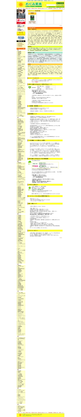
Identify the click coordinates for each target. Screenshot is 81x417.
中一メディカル (21, 266)
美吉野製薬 (20, 353)
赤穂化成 (19, 52)
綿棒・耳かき (41, 71)
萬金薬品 (19, 347)
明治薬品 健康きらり (36, 56)
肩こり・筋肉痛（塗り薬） (35, 39)
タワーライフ (20, 230)
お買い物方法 (34, 8)
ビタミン (48, 60)
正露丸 (59, 37)
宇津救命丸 (20, 81)
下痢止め (52, 37)
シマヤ (19, 182)
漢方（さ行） (56, 42)
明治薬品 (19, 358)
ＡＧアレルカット (38, 30)
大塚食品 (19, 102)
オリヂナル (20, 111)
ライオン (19, 389)
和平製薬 (19, 411)
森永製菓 (19, 365)
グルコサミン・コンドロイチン (53, 59)
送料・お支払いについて (43, 8)
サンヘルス (20, 174)
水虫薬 (46, 38)
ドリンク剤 (54, 33)
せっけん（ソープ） (34, 70)
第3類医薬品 (20, 46)
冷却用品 (38, 49)
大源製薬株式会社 (21, 234)
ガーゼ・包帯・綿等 (31, 48)
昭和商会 (19, 188)
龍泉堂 (19, 395)
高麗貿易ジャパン (21, 149)
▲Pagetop (60, 25)
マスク (47, 48)
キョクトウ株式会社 (21, 132)
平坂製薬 (19, 304)
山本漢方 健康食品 (42, 57)
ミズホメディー (21, 350)
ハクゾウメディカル (21, 295)
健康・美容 (30, 60)
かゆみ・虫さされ (51, 38)
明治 (18, 357)
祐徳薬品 (19, 378)
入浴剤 (32, 71)
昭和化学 (19, 187)
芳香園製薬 (20, 326)
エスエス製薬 (20, 87)
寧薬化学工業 (20, 285)
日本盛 (19, 282)
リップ (45, 68)
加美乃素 (39, 69)
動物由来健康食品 (53, 58)
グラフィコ (20, 142)
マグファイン (20, 340)
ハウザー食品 (20, 292)
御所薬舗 (19, 160)
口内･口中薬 (52, 36)
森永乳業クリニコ (21, 367)
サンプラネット (21, 173)
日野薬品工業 (20, 302)
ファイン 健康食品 (54, 55)
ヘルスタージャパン (21, 324)
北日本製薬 (20, 126)
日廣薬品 (19, 271)
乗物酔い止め (54, 35)
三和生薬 (19, 175)
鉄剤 (36, 34)
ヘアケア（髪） (44, 69)
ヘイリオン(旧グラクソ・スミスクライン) (21, 319)
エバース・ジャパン (21, 89)
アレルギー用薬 (35, 37)
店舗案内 (50, 8)
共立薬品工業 (20, 130)
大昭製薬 (19, 236)
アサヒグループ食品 (21, 56)
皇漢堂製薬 (20, 147)
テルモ (19, 248)
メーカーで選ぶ (21, 8)
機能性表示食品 (39, 58)
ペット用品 (56, 73)
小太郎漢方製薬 (21, 155)
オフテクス (20, 110)
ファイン (19, 308)
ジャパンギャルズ (21, 198)
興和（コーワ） (21, 150)
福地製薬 (19, 310)
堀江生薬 (19, 329)
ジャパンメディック (21, 199)
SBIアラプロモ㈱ (21, 88)
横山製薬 (19, 386)
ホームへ (61, 8)
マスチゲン (32, 33)
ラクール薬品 (20, 391)
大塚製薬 (19, 103)
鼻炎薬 (30, 37)
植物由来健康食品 (46, 58)
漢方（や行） (50, 43)
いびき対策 (36, 71)
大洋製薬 (19, 219)
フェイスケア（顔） (55, 68)
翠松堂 (19, 202)
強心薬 (39, 34)
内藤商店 (19, 265)
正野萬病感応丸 (56, 30)
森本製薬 (19, 368)
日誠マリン (20, 277)
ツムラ (19, 241)
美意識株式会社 (21, 305)
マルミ (19, 346)
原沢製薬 (19, 297)
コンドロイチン (55, 34)
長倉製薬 (19, 269)
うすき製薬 (20, 80)
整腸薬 (43, 37)
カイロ (29, 71)
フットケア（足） (58, 70)
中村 (18, 267)
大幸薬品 (19, 215)
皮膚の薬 (42, 38)
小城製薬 (19, 154)
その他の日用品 (34, 74)
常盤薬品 (19, 258)
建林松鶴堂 (20, 224)
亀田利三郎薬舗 (21, 121)
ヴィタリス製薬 (21, 116)
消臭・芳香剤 (32, 73)
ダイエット (37, 60)
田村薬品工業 (20, 229)
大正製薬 (19, 216)
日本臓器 (19, 283)
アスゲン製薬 (20, 59)
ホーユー (19, 332)
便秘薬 (46, 37)
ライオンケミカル (21, 390)
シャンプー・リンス (51, 69)
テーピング (55, 48)
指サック (43, 48)
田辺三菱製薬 (20, 225)
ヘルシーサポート (21, 322)
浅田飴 (19, 54)
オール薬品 (20, 115)
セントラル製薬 (21, 211)
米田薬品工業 (20, 159)
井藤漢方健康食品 (40, 54)
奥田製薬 (19, 106)
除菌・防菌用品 (38, 73)
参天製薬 (19, 172)
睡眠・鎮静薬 (44, 35)
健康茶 (60, 59)
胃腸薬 (40, 37)
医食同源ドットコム (21, 69)
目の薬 (52, 39)
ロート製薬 (20, 403)
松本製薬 (19, 342)
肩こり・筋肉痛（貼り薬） (45, 39)
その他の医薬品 (32, 44)
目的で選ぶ (28, 8)
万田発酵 (19, 348)
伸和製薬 (19, 195)
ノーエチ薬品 (20, 288)
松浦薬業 (19, 341)
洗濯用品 (52, 72)
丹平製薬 (19, 231)
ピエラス (19, 306)
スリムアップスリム (58, 57)
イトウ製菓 (20, 74)
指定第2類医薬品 (21, 44)
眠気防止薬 (49, 35)
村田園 (19, 355)
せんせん (19, 210)
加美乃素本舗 (20, 120)
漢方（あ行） (45, 42)
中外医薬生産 (20, 238)
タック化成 (20, 222)
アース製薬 (20, 67)
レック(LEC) (20, 402)
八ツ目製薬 (20, 374)
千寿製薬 (19, 209)
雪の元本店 (20, 380)
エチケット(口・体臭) (39, 68)
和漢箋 (32, 42)
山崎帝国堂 (20, 375)
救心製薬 (19, 128)
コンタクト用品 (49, 49)
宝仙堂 (19, 327)
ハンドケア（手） (51, 70)
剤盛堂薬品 (20, 176)
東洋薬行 (19, 256)
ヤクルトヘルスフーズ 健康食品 (46, 56)
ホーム (32, 10)
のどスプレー (39, 36)
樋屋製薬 (19, 303)
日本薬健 (19, 284)
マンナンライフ (21, 349)
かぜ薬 (58, 35)
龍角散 (19, 394)
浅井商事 (19, 53)
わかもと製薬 (20, 407)
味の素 (19, 58)
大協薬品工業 (20, 233)
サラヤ (19, 171)
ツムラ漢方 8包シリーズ (38, 42)
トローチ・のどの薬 (46, 36)
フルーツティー (21, 314)
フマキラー (20, 313)
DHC (19, 249)
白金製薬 (19, 191)
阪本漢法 (19, 165)
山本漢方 (19, 377)
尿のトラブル (32, 38)
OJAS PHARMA (20, 108)
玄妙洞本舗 (20, 146)
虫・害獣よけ (51, 73)
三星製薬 (19, 351)
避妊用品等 (32, 50)
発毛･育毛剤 (38, 38)
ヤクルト (19, 373)
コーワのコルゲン (45, 30)
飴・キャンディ (36, 59)
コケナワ (19, 152)
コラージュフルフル (35, 65)
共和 (18, 131)
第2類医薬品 (20, 45)
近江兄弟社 (20, 104)
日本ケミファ (20, 281)
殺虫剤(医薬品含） (45, 73)
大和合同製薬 (20, 376)
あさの (19, 55)
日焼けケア (49, 68)
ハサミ (59, 71)
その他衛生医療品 (45, 50)
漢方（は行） (39, 43)
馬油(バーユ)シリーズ (43, 65)
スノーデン (20, 204)
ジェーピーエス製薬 (21, 197)
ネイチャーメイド (41, 55)
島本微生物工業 (21, 181)
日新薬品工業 (20, 276)
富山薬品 (19, 261)
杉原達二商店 (20, 203)
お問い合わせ (56, 8)
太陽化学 (19, 218)
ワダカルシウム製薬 (21, 410)
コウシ (19, 148)
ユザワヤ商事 (20, 381)
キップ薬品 (20, 127)
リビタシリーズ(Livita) (50, 57)
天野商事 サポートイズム (32, 54)
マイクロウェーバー (21, 337)
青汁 (32, 59)
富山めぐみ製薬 (21, 260)
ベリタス (19, 325)
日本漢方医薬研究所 (21, 280)
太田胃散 (19, 101)
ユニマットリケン (21, 383)
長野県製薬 (20, 270)
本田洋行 (19, 331)
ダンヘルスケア (21, 237)
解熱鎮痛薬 (39, 35)
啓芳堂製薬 (20, 143)
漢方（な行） (34, 43)
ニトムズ (19, 278)
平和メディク (20, 321)
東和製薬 (19, 257)
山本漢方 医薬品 (48, 33)
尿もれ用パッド (36, 72)
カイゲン (19, 118)
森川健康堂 (20, 363)
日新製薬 (19, 275)
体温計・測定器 (43, 49)
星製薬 (19, 328)
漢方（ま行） (45, 43)
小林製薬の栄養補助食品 (48, 54)
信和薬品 (19, 196)
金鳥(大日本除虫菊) (21, 138)
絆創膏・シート (38, 48)
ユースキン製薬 (21, 384)
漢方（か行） (51, 42)
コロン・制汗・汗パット (43, 70)
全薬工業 (19, 212)
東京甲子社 (20, 252)
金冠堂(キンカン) (21, 137)
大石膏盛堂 (20, 96)
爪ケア (48, 71)
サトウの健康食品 (57, 54)
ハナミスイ (20, 296)
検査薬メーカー (21, 145)
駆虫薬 (56, 37)
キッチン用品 (47, 72)
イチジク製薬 (20, 72)
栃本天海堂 (20, 259)
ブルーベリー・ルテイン (55, 60)
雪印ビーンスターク (21, 379)
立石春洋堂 (20, 223)
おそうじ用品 (42, 72)
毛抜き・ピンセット (53, 71)
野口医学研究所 (47, 55)
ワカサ (19, 405)
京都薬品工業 (20, 129)
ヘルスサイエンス (21, 323)
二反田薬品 (20, 279)
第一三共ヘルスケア (21, 232)
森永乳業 (19, 366)
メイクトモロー (21, 356)
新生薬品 (19, 193)
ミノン (55, 65)
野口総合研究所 (21, 287)
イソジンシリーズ (31, 30)
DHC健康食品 (35, 55)
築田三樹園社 (20, 240)
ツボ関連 (34, 49)
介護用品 (31, 72)
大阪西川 (19, 99)
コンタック (51, 30)
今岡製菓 (19, 75)
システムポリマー (21, 178)
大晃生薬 (19, 235)
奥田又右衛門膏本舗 (21, 107)
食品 (33, 60)
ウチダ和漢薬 (20, 82)
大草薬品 (19, 98)
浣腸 (49, 37)
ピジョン (19, 307)
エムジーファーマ (21, 90)
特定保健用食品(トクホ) (32, 58)
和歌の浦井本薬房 (21, 406)
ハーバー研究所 (21, 298)
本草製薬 (19, 330)
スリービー (20, 206)
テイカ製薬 (20, 242)
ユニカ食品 (20, 382)
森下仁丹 (19, 364)
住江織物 (19, 205)
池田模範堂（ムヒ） (21, 68)
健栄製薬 (19, 144)
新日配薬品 (20, 194)
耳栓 (45, 71)
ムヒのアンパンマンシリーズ (40, 33)
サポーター (51, 48)
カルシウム (33, 34)
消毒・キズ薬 (56, 39)
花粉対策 (29, 65)
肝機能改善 (50, 34)
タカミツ (19, 220)
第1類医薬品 (20, 43)
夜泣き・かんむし (44, 34)
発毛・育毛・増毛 (34, 69)
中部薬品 (19, 239)
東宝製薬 (19, 255)
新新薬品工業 (20, 192)
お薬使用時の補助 (38, 50)
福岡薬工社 (20, 309)
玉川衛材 (19, 226)
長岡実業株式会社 (21, 268)
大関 (18, 100)
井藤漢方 (19, 73)
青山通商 (19, 51)
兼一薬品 (19, 119)
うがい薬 (34, 36)
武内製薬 (19, 221)
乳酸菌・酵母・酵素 (43, 60)
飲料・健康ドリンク (43, 59)
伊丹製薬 (19, 71)
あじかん (19, 57)
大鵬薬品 (19, 217)
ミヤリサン (20, 352)
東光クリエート (21, 253)
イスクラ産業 (20, 70)
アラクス (19, 63)
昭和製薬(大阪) (20, 190)
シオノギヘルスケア (21, 177)
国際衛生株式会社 (21, 151)
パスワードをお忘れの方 (33, 78)
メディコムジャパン (21, 359)
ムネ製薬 (19, 354)
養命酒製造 (20, 385)
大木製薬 (19, 97)
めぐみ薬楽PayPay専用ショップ (21, 23)
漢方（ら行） (56, 43)
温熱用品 (56, 72)
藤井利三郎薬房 (21, 311)
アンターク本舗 (21, 66)
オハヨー (19, 109)
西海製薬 (19, 162)
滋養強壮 (58, 33)
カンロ (19, 125)
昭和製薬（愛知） (21, 189)
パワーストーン (50, 65)
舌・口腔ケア (32, 68)
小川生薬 (19, 105)
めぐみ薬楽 (31, 4)
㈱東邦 (19, 254)
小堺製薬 (19, 153)
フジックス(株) (20, 312)
